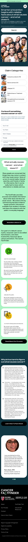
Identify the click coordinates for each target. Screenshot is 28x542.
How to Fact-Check (6, 515)
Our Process (4, 507)
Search (14, 30)
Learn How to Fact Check (14, 423)
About (3, 504)
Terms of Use (4, 532)
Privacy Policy (4, 529)
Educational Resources (18, 508)
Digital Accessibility (6, 526)
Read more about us (14, 222)
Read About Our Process (14, 341)
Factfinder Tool (19, 504)
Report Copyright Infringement (9, 523)
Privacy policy (12, 144)
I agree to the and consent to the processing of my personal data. (13, 145)
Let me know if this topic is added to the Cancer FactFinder (13, 141)
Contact (3, 511)
